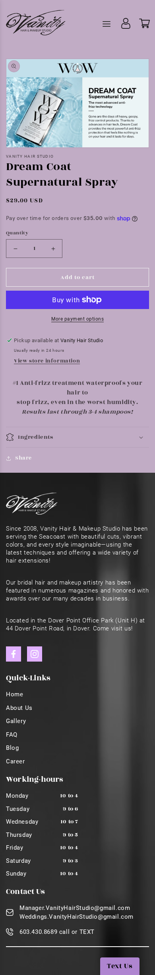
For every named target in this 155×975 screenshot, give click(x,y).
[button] (77, 437)
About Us (19, 707)
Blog (12, 747)
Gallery (16, 721)
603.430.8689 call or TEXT (57, 931)
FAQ (11, 734)
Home (14, 694)
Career (15, 761)
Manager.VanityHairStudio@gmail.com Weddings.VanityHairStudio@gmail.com (76, 912)
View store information (47, 361)
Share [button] (23, 458)
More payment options (77, 319)
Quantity (17, 232)
